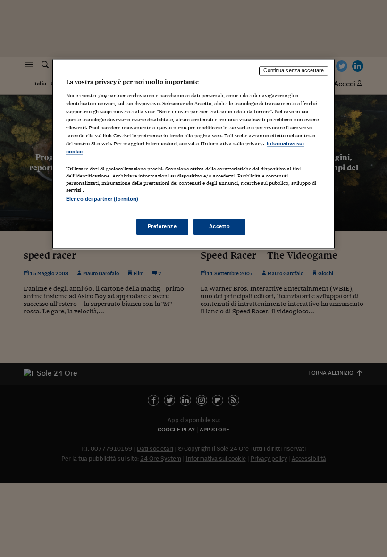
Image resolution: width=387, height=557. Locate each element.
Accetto (219, 226)
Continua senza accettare (293, 70)
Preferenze (162, 226)
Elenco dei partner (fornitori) (102, 199)
